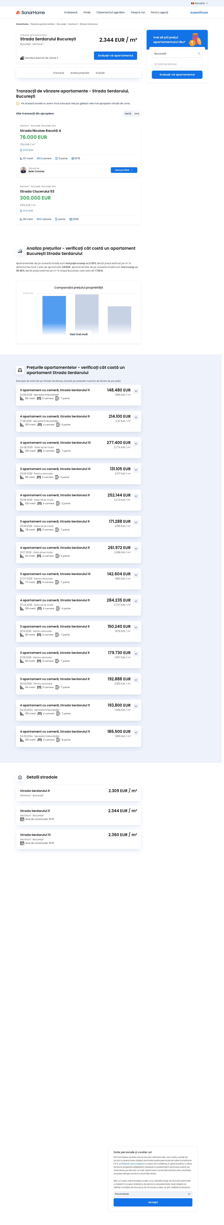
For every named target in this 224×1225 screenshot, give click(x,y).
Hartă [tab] (128, 113)
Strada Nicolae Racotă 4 (40, 130)
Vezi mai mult (79, 334)
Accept (153, 1202)
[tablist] (132, 114)
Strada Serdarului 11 (35, 811)
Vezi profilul (122, 170)
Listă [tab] (136, 113)
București (61, 24)
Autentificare (199, 12)
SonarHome (22, 24)
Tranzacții (58, 73)
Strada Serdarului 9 (35, 791)
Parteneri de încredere (132, 1163)
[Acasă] (30, 12)
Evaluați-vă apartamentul (115, 55)
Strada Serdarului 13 (35, 835)
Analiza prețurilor (80, 73)
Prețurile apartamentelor (43, 24)
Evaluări (100, 73)
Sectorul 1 (73, 24)
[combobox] (175, 53)
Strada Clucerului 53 (37, 191)
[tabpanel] (78, 172)
